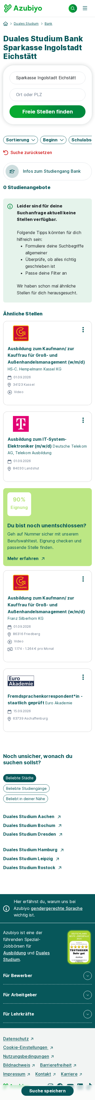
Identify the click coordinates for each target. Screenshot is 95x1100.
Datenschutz (16, 1038)
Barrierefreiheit (56, 1065)
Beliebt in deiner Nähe (25, 798)
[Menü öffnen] (85, 8)
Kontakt (43, 1074)
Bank (49, 24)
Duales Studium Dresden (30, 834)
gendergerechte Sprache (57, 908)
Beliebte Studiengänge (26, 788)
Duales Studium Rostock (29, 867)
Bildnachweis (16, 1065)
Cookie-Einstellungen (25, 1047)
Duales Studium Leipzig (28, 858)
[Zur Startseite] (23, 8)
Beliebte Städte (20, 778)
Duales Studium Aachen (29, 816)
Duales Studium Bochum (29, 825)
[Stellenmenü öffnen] (83, 329)
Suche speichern (47, 1090)
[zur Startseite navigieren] (5, 24)
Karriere (69, 1074)
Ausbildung (14, 952)
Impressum (14, 1074)
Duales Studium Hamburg (31, 849)
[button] (20, 140)
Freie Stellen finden (47, 111)
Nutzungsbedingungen (26, 1056)
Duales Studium (26, 24)
